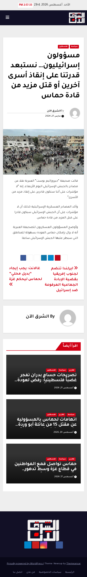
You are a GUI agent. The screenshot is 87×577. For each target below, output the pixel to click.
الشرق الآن (54, 111)
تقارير (71, 370)
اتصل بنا (17, 572)
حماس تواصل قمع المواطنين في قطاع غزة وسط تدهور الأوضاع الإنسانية (45, 469)
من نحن (30, 572)
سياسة (74, 47)
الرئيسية (69, 572)
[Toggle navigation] (7, 18)
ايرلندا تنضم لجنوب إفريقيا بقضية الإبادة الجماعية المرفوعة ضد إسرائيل (61, 280)
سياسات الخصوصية (50, 572)
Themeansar (73, 564)
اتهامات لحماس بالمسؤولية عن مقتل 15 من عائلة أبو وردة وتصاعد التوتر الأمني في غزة (47, 425)
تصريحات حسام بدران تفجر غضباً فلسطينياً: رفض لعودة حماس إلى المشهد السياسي (46, 380)
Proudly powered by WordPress (25, 564)
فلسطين (63, 47)
